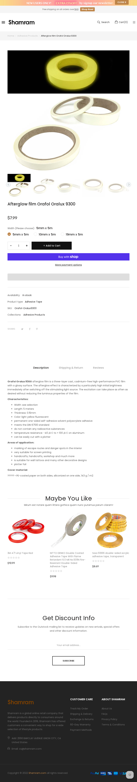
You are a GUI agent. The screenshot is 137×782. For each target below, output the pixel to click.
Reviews (98, 368)
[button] (68, 277)
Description (41, 368)
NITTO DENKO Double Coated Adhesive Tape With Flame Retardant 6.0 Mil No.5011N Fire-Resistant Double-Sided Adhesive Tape (25, 559)
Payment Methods (81, 730)
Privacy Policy (109, 719)
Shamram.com (37, 773)
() (123, 22)
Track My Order (79, 708)
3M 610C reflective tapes (106, 553)
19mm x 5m (74, 234)
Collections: (14, 314)
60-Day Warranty (80, 724)
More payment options (68, 265)
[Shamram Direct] (21, 22)
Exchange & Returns (82, 719)
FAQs (104, 714)
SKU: (10, 308)
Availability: (14, 295)
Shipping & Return (71, 368)
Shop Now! (87, 9)
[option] (19, 185)
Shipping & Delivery (81, 714)
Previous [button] (8, 184)
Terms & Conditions (113, 724)
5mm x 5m (20, 234)
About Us (107, 708)
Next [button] (128, 184)
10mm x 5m (47, 234)
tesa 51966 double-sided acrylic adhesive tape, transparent (68, 554)
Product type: (15, 301)
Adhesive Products (34, 314)
